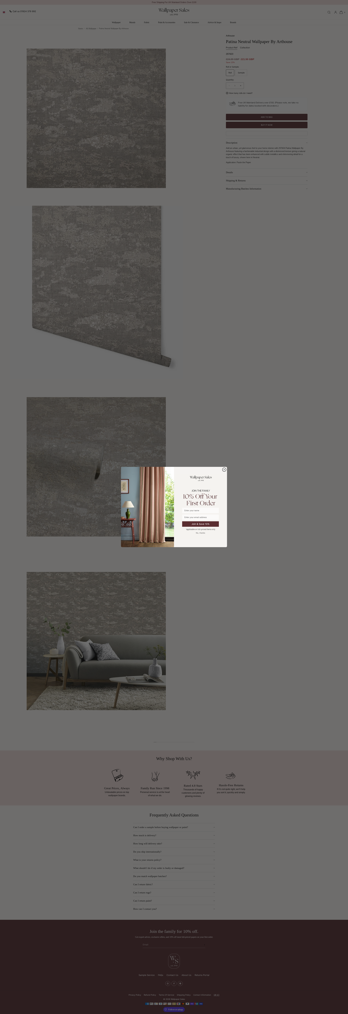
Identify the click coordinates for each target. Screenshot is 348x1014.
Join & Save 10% (200, 524)
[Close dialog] (224, 469)
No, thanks (200, 533)
